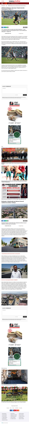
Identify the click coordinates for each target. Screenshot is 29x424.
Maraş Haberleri (4, 413)
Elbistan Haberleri (21, 413)
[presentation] (4, 3)
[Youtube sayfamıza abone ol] (14, 410)
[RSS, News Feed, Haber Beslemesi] (18, 410)
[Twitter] (3, 27)
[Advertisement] (14, 78)
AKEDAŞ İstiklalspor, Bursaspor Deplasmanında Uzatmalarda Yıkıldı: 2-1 (17, 5)
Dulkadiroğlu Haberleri (13, 416)
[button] (23, 27)
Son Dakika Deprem (13, 418)
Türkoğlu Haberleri (4, 417)
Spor (6, 5)
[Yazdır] (7, 27)
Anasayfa (3, 5)
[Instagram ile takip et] (16, 410)
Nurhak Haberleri (21, 417)
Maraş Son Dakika (21, 418)
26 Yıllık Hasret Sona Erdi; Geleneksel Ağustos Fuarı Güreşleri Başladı (16, 3)
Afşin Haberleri (13, 413)
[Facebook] (2, 27)
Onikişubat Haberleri (21, 416)
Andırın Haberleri (4, 416)
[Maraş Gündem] (14, 1)
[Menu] (2, 1)
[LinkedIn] (4, 27)
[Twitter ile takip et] (13, 410)
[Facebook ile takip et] (11, 410)
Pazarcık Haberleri (13, 417)
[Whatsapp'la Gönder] (6, 27)
